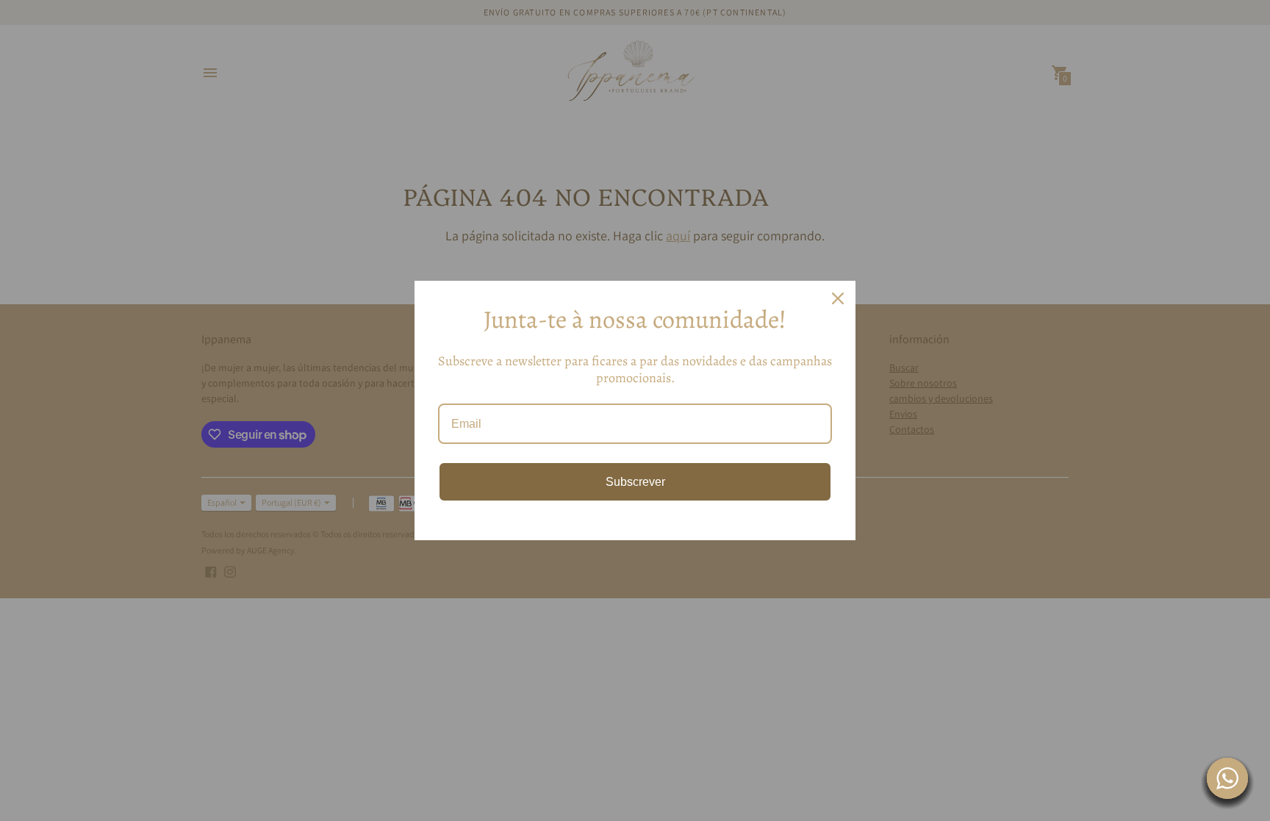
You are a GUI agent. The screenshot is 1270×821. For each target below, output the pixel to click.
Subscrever (635, 482)
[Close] (837, 298)
